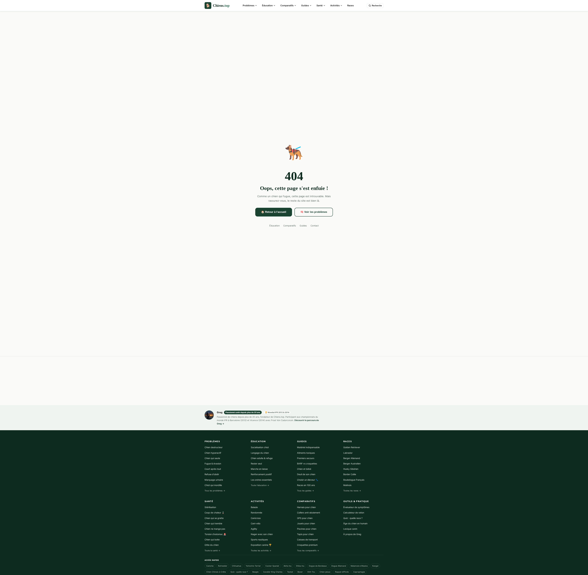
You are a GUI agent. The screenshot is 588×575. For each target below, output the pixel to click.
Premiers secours (305, 458)
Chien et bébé (304, 469)
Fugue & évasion (213, 463)
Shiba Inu (300, 566)
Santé (320, 5)
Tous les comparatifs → (308, 550)
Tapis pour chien (305, 534)
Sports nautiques (259, 539)
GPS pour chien (305, 518)
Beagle (255, 572)
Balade (254, 507)
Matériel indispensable (308, 447)
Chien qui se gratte (214, 518)
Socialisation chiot (260, 447)
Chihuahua (236, 566)
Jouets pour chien (306, 523)
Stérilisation (210, 507)
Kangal (375, 566)
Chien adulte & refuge (262, 458)
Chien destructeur (213, 447)
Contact (315, 225)
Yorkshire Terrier (253, 566)
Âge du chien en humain (355, 523)
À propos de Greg (352, 534)
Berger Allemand (351, 458)
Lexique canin (350, 529)
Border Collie (349, 474)
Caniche (209, 566)
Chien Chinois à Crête (216, 572)
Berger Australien (352, 463)
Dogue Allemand (338, 566)
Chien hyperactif (213, 453)
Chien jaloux (325, 572)
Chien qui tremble (213, 523)
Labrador (347, 453)
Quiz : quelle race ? (352, 518)
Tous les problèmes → (215, 491)
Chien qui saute (212, 458)
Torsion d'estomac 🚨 (215, 534)
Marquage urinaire (214, 479)
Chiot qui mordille (213, 485)
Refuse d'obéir (212, 474)
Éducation (267, 5)
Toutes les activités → (261, 550)
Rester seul (256, 463)
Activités (335, 5)
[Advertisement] (294, 380)
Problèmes (248, 5)
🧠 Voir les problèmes (313, 212)
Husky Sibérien (350, 469)
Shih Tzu (311, 572)
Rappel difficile (342, 572)
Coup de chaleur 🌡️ (214, 512)
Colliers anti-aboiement (308, 512)
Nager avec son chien (262, 534)
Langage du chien (260, 453)
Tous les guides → (305, 491)
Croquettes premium (307, 545)
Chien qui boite (212, 539)
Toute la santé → (212, 550)
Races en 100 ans (306, 485)
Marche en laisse (259, 469)
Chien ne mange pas (215, 529)
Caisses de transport (307, 539)
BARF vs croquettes (307, 463)
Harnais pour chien (306, 507)
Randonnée (256, 512)
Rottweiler (222, 566)
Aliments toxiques (306, 453)
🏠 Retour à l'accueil (273, 212)
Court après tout (213, 469)
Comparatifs (287, 5)
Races (350, 5)
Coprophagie (359, 572)
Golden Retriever (351, 447)
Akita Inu (287, 566)
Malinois (347, 485)
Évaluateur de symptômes (356, 507)
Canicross (256, 518)
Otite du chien (212, 545)
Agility (254, 529)
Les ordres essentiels (261, 479)
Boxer (300, 572)
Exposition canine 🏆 (261, 545)
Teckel (290, 572)
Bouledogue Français (353, 479)
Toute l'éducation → (260, 485)
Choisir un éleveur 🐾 (307, 479)
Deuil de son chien (306, 474)
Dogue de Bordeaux (318, 566)
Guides (305, 5)
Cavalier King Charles (273, 572)
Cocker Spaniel (272, 566)
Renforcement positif (261, 474)
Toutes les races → (352, 491)
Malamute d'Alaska (359, 566)
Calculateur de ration (353, 512)
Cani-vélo (255, 523)
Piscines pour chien (306, 529)
